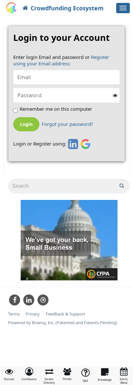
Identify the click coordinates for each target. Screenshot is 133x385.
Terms (14, 314)
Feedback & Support (65, 314)
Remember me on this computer (56, 109)
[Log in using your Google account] (85, 144)
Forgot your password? (67, 124)
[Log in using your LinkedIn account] (72, 144)
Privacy (33, 314)
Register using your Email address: (61, 60)
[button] (29, 374)
